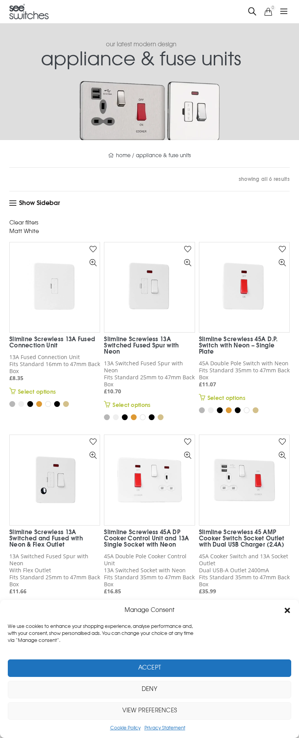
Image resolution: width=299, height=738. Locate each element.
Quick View (93, 274)
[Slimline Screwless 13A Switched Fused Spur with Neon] (149, 290)
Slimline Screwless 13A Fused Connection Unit (52, 346)
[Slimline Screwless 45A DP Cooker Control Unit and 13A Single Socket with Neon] (149, 483)
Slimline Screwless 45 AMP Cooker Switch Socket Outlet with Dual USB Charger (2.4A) (242, 542)
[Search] (252, 15)
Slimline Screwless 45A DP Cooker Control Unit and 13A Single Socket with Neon (146, 542)
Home (123, 158)
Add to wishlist (93, 252)
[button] (287, 610)
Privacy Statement (164, 728)
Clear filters (23, 226)
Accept (149, 668)
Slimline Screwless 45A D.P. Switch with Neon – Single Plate (238, 349)
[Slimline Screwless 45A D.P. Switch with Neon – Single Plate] (244, 290)
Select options (37, 395)
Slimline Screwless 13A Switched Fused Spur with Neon (141, 349)
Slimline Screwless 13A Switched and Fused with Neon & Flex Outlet (46, 542)
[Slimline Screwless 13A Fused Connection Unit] (55, 290)
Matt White (24, 234)
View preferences (149, 710)
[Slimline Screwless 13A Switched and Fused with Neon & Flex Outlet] (55, 483)
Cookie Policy (125, 728)
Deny (149, 689)
